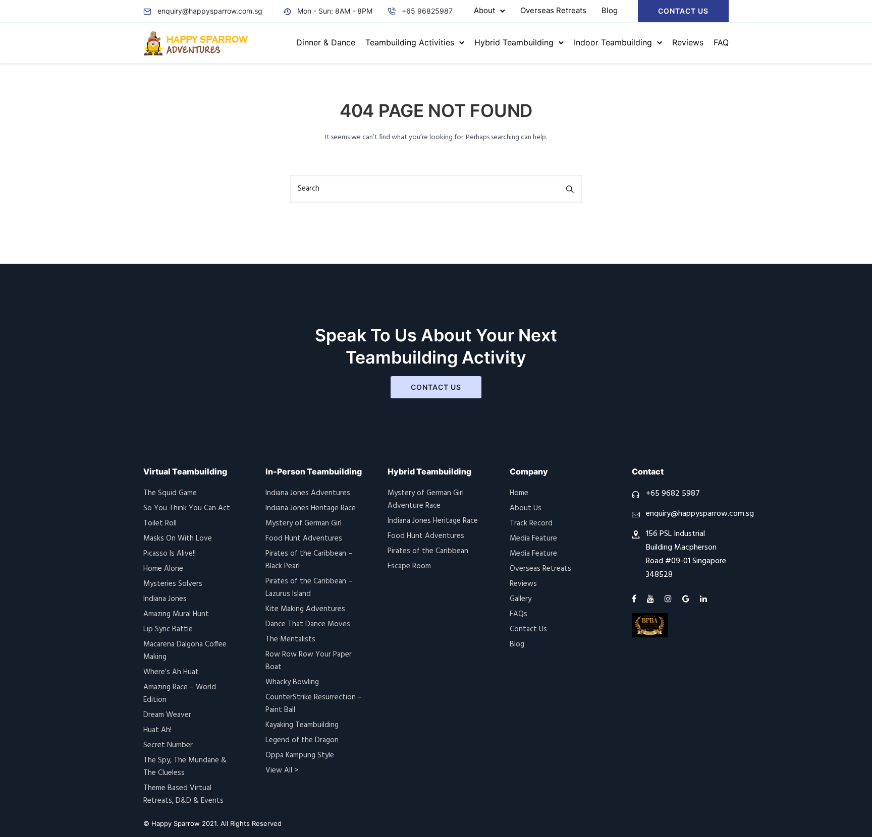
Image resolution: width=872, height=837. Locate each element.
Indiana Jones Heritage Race (310, 508)
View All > (281, 770)
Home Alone (163, 569)
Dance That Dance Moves (307, 624)
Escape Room (409, 566)
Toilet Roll (160, 523)
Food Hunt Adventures (303, 538)
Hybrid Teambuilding (514, 42)
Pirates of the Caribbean (428, 551)
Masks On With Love (177, 538)
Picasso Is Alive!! (169, 554)
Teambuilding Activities (409, 42)
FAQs (518, 614)
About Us (525, 508)
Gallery (520, 599)
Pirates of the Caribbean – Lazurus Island (308, 587)
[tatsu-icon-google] (687, 598)
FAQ (721, 42)
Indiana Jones (165, 599)
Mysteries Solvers (172, 584)
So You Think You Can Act (186, 508)
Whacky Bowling (292, 682)
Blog (610, 10)
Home (519, 493)
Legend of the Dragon (302, 740)
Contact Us (683, 11)
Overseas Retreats (553, 10)
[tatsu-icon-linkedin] (703, 598)
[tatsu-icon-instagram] (670, 598)
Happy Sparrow (175, 823)
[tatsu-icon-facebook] (635, 598)
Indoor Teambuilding (613, 42)
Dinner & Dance (325, 42)
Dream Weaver (167, 715)
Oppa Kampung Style (299, 755)
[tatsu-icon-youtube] (652, 598)
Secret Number (168, 745)
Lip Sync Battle (168, 629)
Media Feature (533, 538)
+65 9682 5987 (673, 493)
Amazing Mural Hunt (176, 614)
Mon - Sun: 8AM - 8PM (334, 11)
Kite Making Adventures (305, 609)
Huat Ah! (157, 730)
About (484, 10)
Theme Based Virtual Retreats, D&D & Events (183, 794)
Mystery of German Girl (303, 523)
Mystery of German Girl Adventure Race (426, 499)
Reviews (687, 42)
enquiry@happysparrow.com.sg (209, 11)
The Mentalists (290, 639)
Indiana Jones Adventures (307, 493)
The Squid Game (170, 493)
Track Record (531, 523)
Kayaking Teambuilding (302, 725)
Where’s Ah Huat (171, 672)
